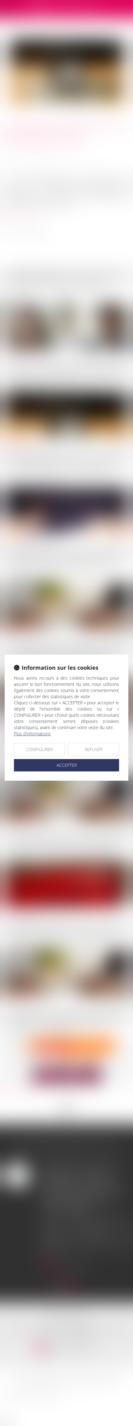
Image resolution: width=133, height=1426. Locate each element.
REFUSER (93, 749)
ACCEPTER (67, 765)
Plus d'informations (32, 733)
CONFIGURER (39, 749)
